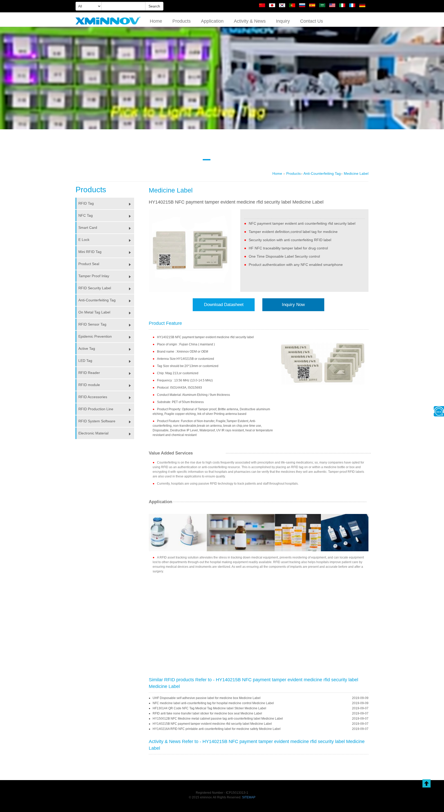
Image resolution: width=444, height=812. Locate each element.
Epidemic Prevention (95, 336)
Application (212, 21)
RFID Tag (86, 203)
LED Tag (85, 361)
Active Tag (86, 348)
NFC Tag (85, 215)
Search (154, 6)
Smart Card (87, 227)
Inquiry (283, 21)
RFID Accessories (92, 397)
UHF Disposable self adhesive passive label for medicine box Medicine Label (207, 698)
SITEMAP (248, 797)
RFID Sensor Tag (92, 324)
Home (156, 21)
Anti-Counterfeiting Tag (322, 173)
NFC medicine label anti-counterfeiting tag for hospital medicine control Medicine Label (213, 703)
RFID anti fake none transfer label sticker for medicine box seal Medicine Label (207, 713)
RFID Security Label (94, 288)
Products (181, 21)
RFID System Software (96, 421)
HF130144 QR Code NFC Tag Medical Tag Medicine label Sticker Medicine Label (209, 708)
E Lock (83, 240)
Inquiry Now (293, 304)
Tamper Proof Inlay (93, 276)
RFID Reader (89, 373)
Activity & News (250, 21)
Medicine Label (356, 173)
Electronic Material (93, 433)
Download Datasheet (224, 304)
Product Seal (88, 264)
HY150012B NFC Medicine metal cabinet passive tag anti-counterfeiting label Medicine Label (218, 718)
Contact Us (311, 21)
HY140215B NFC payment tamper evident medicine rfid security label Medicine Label (212, 724)
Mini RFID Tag (89, 252)
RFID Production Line (95, 409)
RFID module (89, 385)
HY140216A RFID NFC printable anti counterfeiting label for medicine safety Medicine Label (217, 729)
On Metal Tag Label (94, 312)
